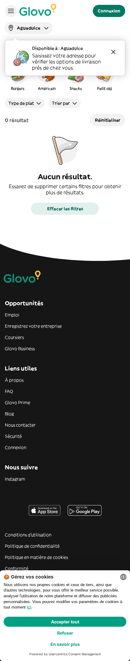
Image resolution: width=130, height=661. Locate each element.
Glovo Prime (17, 402)
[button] (17, 77)
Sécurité (13, 436)
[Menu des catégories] (11, 11)
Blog (9, 413)
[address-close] (113, 52)
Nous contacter (20, 425)
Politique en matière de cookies (36, 557)
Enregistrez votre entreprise (33, 326)
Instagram (15, 479)
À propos (14, 380)
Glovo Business (20, 348)
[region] (65, 77)
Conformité (16, 568)
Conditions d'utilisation (28, 535)
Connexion (15, 447)
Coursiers (14, 337)
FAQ (9, 391)
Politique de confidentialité (32, 546)
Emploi (12, 315)
